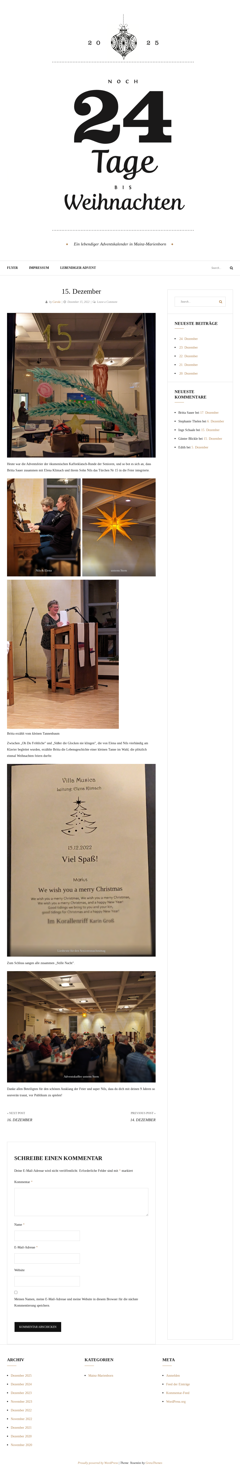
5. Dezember (199, 447)
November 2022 (21, 1419)
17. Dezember (209, 412)
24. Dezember (188, 339)
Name (19, 1224)
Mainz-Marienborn (100, 1375)
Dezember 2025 (21, 1375)
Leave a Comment (107, 302)
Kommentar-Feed (177, 1393)
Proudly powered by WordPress (98, 1463)
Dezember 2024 (21, 1384)
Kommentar (23, 1182)
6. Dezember (215, 421)
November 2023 (21, 1401)
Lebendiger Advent (78, 268)
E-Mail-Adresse (26, 1247)
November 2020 (21, 1445)
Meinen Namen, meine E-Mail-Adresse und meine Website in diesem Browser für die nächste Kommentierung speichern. (76, 1302)
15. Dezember (210, 430)
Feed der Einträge (178, 1384)
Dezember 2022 (21, 1410)
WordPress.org (176, 1401)
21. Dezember (188, 365)
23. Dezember (188, 347)
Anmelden (173, 1375)
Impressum (39, 268)
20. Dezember (188, 373)
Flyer (12, 268)
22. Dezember (188, 356)
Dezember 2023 (21, 1393)
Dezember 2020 (21, 1436)
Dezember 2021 (21, 1427)
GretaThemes (154, 1463)
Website (19, 1270)
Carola (56, 302)
